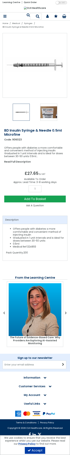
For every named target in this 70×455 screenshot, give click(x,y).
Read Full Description (17, 161)
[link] (30, 435)
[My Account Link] (47, 16)
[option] (35, 65)
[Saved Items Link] (56, 16)
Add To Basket (35, 199)
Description (12, 219)
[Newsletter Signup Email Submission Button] (63, 365)
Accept (37, 450)
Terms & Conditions (26, 422)
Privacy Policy (47, 422)
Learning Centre (11, 2)
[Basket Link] (64, 16)
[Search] (37, 16)
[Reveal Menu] (4, 16)
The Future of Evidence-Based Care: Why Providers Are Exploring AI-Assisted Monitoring (35, 340)
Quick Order (30, 2)
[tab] (35, 220)
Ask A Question (35, 205)
